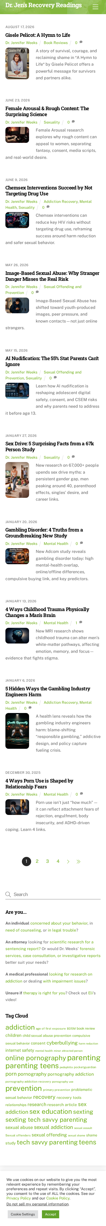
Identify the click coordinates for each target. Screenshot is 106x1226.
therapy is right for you (44, 993)
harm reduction (88, 1043)
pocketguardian (85, 1067)
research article (62, 1104)
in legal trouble (62, 930)
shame (91, 1135)
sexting (83, 1111)
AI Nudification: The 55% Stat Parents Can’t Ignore (52, 361)
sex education (50, 1111)
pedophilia (66, 1067)
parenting (84, 1057)
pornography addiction (71, 1074)
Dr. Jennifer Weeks (21, 42)
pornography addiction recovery (28, 1081)
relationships (15, 1105)
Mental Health (56, 543)
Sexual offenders (18, 1135)
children (13, 1035)
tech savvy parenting (47, 1142)
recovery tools (69, 1097)
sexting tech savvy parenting (46, 1119)
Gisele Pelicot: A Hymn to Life (37, 35)
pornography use (62, 1081)
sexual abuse (19, 1127)
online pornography (35, 1058)
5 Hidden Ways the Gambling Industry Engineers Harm (47, 691)
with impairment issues (64, 981)
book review (86, 1028)
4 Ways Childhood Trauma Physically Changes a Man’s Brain (47, 612)
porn (11, 1074)
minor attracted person (68, 1050)
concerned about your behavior (58, 923)
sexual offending (49, 1134)
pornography (32, 1074)
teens (87, 1142)
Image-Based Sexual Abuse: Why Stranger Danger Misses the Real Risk (52, 276)
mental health (44, 1050)
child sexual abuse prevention (47, 1035)
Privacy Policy (18, 1198)
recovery (44, 1096)
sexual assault (83, 1127)
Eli (90, 993)
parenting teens (32, 1065)
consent (38, 1043)
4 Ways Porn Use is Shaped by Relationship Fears (39, 783)
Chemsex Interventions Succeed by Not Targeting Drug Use (48, 190)
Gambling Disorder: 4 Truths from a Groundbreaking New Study (44, 532)
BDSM (71, 1028)
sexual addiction (53, 1127)
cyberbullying (62, 1043)
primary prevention (56, 1090)
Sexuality (52, 122)
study (10, 1143)
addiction (20, 1027)
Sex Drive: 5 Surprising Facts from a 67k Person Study (49, 446)
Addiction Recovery (61, 201)
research (37, 1104)
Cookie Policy (57, 1198)
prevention (23, 1088)
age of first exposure (51, 1028)
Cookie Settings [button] (23, 1214)
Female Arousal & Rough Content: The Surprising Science (47, 111)
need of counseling (23, 930)
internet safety (19, 1050)
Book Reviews (56, 42)
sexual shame (76, 1135)
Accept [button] (50, 1214)
